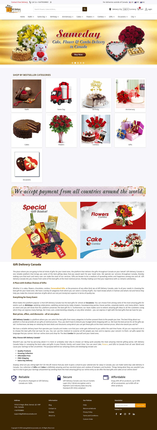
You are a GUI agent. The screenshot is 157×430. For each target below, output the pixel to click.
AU (143, 2)
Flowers (89, 17)
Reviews (51, 412)
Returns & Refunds (89, 408)
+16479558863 (19, 410)
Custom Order (88, 419)
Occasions (122, 17)
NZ (137, 2)
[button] (72, 63)
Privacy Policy (87, 412)
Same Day (41, 17)
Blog (50, 405)
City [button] (132, 17)
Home (22, 17)
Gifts (111, 17)
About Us (52, 416)
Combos (101, 17)
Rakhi (30, 17)
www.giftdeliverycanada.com (32, 428)
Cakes (79, 17)
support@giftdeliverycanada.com (25, 414)
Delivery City (117, 9)
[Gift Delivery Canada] (12, 9)
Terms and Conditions (90, 416)
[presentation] (3, 42)
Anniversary (67, 17)
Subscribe (140, 405)
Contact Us (52, 408)
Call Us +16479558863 (39, 2)
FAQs (85, 405)
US (132, 2)
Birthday (53, 17)
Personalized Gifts (58, 288)
